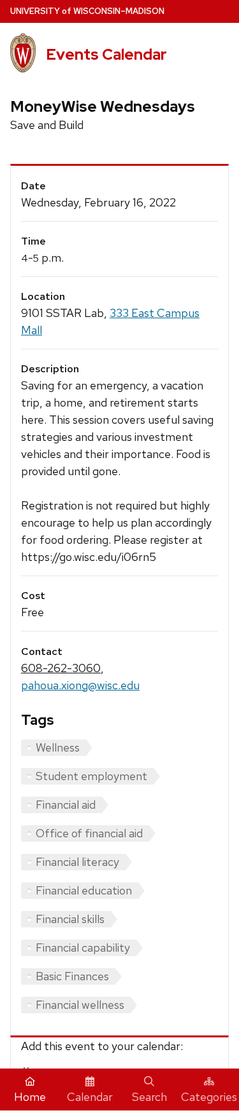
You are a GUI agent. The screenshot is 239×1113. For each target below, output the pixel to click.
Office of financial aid (89, 833)
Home (30, 1096)
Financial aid (66, 804)
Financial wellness (80, 1004)
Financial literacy (77, 861)
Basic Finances (72, 976)
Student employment (91, 776)
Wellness (58, 747)
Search (149, 1096)
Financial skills (70, 919)
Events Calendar (106, 54)
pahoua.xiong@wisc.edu (80, 685)
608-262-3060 (61, 668)
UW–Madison (87, 11)
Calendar (90, 1096)
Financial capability (83, 947)
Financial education (84, 890)
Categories (209, 1096)
